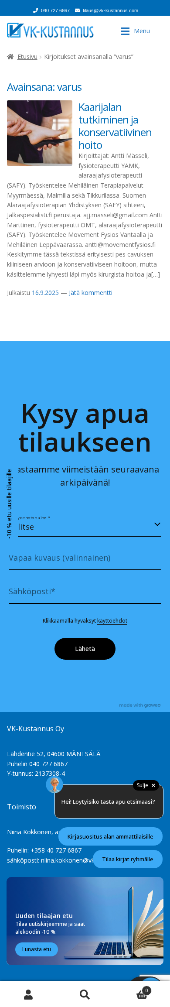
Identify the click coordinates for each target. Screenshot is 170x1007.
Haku (85, 994)
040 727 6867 (55, 10)
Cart (130, 987)
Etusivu (27, 56)
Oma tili (28, 994)
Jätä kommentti (90, 292)
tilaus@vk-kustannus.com (110, 10)
